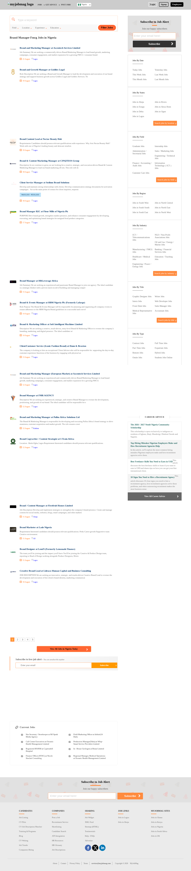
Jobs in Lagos (138, 116)
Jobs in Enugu (138, 107)
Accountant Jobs (161, 311)
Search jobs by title (166, 320)
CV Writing (23, 840)
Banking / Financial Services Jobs (163, 250)
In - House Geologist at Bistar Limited (88, 749)
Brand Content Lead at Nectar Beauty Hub (41, 139)
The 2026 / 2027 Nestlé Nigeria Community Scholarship (150, 426)
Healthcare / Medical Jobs (141, 257)
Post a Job (56, 817)
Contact (63, 863)
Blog (21, 836)
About (55, 863)
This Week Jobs (139, 74)
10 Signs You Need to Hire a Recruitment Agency (153, 477)
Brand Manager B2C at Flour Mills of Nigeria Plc (44, 211)
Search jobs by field (165, 180)
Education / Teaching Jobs (164, 257)
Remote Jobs (138, 353)
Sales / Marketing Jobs (164, 151)
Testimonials (90, 831)
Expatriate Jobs (161, 348)
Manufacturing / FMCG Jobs (143, 250)
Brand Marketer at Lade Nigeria (36, 527)
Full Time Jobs (161, 343)
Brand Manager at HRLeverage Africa (39, 281)
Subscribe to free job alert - (40, 659)
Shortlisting (56, 827)
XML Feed (89, 822)
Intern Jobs (137, 301)
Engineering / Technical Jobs (165, 157)
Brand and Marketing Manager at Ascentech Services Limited (50, 48)
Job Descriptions (58, 850)
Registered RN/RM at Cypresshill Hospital (39, 750)
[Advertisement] (63, 110)
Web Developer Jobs (163, 301)
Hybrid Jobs (160, 353)
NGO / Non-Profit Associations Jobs (162, 236)
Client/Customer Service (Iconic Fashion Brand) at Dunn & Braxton (53, 346)
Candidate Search (59, 831)
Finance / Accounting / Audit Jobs (142, 164)
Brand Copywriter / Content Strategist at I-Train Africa (47, 439)
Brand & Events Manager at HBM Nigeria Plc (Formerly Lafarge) (52, 302)
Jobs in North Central (164, 203)
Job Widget (89, 817)
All (34, 538)
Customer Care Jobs (141, 173)
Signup (164, 4)
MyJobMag (134, 863)
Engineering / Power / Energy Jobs (142, 265)
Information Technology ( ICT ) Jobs (163, 165)
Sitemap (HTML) (92, 827)
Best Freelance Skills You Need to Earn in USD (152, 462)
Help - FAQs (90, 836)
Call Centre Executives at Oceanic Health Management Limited (39, 742)
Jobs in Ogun (160, 111)
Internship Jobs (161, 146)
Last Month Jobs (162, 79)
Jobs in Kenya (156, 822)
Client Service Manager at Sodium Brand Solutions (44, 182)
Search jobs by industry (164, 273)
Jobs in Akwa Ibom (163, 107)
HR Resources (57, 840)
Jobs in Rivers (161, 102)
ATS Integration (58, 836)
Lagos (35, 59)
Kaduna (36, 428)
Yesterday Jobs (161, 70)
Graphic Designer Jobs (142, 296)
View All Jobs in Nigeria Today (64, 649)
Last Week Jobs (161, 74)
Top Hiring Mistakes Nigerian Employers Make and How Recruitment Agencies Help (154, 444)
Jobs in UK (155, 836)
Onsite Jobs (137, 357)
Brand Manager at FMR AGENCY (37, 395)
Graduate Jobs (138, 146)
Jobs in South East (140, 212)
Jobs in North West (163, 212)
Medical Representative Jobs (142, 312)
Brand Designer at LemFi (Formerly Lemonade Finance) (47, 549)
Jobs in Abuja (138, 102)
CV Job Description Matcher (30, 827)
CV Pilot (22, 822)
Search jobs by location (164, 123)
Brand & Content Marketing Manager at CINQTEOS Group (49, 161)
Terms (86, 863)
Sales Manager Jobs (163, 306)
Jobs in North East (162, 207)
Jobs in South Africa (159, 831)
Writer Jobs (159, 296)
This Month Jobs (140, 79)
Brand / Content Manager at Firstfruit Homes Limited (46, 505)
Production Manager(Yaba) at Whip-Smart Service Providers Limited (88, 742)
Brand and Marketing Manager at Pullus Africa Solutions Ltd (50, 417)
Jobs (39, 5)
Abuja (35, 517)
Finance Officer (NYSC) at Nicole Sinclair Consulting (39, 757)
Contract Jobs (138, 343)
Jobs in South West (140, 203)
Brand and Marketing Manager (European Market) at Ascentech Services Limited (60, 374)
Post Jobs (66, 5)
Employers (177, 4)
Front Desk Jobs (139, 306)
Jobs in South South (141, 207)
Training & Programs (27, 831)
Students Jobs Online (163, 357)
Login (152, 4)
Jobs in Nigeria (157, 827)
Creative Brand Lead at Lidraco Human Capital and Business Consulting (55, 571)
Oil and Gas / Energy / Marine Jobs (164, 243)
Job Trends (23, 845)
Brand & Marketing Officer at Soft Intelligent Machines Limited (51, 324)
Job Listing (23, 817)
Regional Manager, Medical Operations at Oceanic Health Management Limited (89, 757)
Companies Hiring (26, 850)
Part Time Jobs (139, 348)
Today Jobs (137, 70)
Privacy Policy (75, 863)
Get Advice (51, 5)
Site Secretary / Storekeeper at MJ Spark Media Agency (42, 735)
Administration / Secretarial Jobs (139, 152)
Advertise (89, 840)
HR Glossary (57, 845)
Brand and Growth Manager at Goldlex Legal (42, 69)
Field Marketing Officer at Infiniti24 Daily (88, 735)
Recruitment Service (60, 822)
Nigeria (84, 4)
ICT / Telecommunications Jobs (141, 237)
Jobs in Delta (138, 111)
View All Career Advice (154, 496)
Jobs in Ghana (156, 817)
